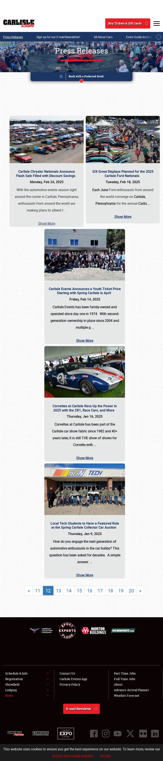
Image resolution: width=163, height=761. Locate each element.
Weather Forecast (126, 695)
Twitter (130, 733)
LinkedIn (155, 733)
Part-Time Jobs (125, 673)
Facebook (94, 733)
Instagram (106, 733)
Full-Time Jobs (124, 679)
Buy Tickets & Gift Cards (125, 23)
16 (89, 591)
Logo (19, 23)
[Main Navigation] (156, 23)
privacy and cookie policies (72, 756)
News (9, 695)
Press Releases (13, 37)
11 (37, 591)
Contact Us (67, 673)
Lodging (11, 690)
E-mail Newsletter (78, 709)
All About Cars (103, 37)
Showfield (12, 684)
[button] (81, 77)
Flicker (143, 733)
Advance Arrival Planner (131, 690)
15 (79, 591)
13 (58, 591)
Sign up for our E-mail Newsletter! (58, 37)
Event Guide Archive (139, 37)
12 (48, 591)
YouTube (117, 733)
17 (100, 591)
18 (110, 591)
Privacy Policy (70, 684)
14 (69, 591)
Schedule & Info (16, 673)
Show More (46, 223)
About (118, 684)
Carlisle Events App (73, 679)
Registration (14, 679)
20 (131, 591)
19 (121, 591)
